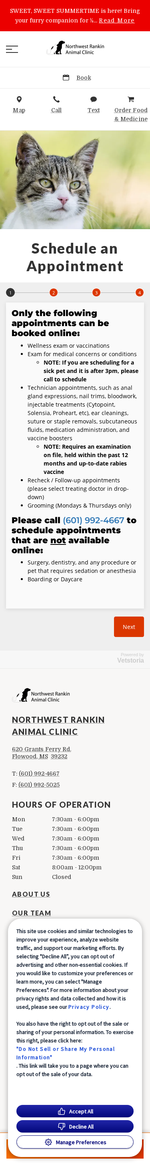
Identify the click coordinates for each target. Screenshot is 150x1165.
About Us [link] (31, 894)
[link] (75, 47)
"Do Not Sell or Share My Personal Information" (65, 1053)
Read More (117, 20)
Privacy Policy (89, 1006)
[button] (12, 49)
